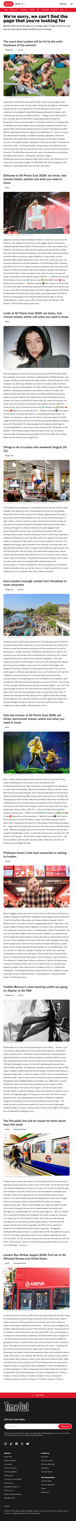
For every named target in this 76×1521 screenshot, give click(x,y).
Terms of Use (37, 1433)
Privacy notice (8, 1476)
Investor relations (10, 1461)
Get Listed (44, 1457)
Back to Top (40, 1395)
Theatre (32, 10)
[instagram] (5, 1444)
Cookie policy (8, 1483)
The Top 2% (54, 10)
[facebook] (16, 1444)
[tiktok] (11, 1444)
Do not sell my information (13, 1479)
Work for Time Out (10, 1468)
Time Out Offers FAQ (48, 1464)
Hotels (62, 10)
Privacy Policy (48, 1433)
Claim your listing (47, 1461)
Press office (8, 1457)
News (6, 10)
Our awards (8, 1464)
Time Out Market (46, 1472)
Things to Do (13, 10)
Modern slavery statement (12, 1494)
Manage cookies (9, 1498)
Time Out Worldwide (48, 1485)
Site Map (6, 1506)
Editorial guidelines (10, 1472)
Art (38, 10)
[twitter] (22, 1444)
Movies (43, 1489)
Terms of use (8, 1491)
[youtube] (27, 1444)
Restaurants (45, 10)
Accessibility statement (11, 1487)
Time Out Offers (46, 1481)
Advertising (45, 1468)
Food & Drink (24, 10)
